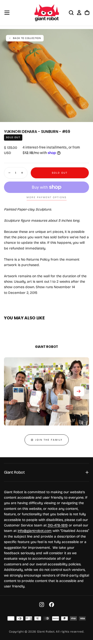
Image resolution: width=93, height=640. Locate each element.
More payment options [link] (46, 197)
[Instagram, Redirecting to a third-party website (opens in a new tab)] (42, 605)
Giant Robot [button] (14, 472)
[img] (10, 618)
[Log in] (79, 13)
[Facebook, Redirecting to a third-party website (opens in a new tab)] (52, 605)
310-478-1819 (58, 525)
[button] (7, 13)
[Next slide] (79, 391)
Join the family (48, 439)
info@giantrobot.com (35, 531)
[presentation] (87, 116)
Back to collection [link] (27, 38)
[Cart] (87, 13)
